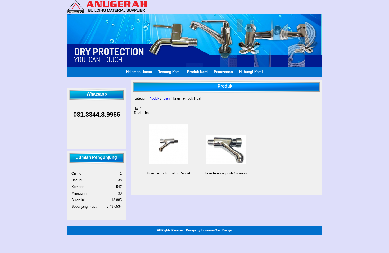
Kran (166, 98)
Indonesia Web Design (216, 230)
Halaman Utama (139, 72)
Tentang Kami (169, 72)
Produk (153, 98)
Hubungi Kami (251, 72)
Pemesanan (223, 72)
